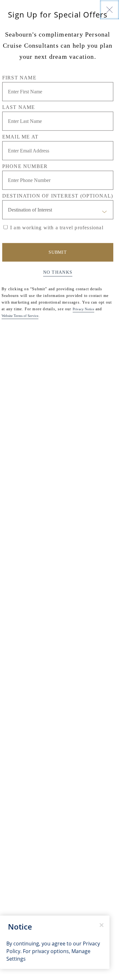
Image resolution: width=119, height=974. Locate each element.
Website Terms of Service (20, 315)
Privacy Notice (83, 309)
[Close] (109, 9)
